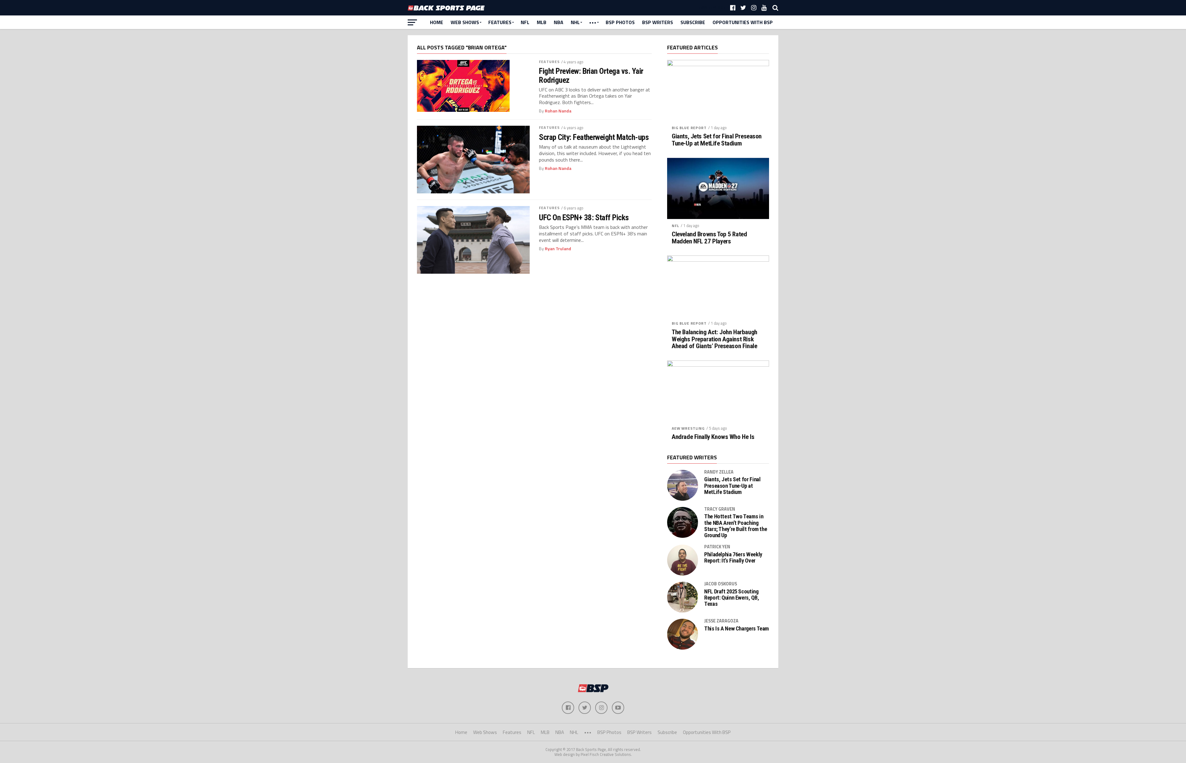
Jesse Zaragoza (721, 621)
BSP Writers (657, 22)
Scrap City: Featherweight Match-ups (594, 137)
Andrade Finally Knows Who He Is (713, 437)
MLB (541, 22)
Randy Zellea (719, 472)
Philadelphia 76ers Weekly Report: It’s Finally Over (733, 557)
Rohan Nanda (558, 110)
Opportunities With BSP (743, 22)
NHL (575, 22)
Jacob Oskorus (720, 584)
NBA (558, 22)
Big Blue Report (689, 128)
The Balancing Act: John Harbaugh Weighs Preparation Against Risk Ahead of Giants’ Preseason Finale (714, 339)
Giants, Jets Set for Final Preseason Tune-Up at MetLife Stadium (717, 140)
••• (592, 22)
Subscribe (692, 22)
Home (436, 22)
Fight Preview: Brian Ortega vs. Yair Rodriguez (591, 75)
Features (499, 22)
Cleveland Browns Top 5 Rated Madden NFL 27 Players (709, 238)
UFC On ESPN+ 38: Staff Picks (584, 217)
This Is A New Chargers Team (736, 629)
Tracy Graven (719, 509)
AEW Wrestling (688, 428)
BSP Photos (620, 22)
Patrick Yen (717, 547)
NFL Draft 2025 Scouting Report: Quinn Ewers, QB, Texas (731, 597)
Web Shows (465, 22)
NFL (525, 22)
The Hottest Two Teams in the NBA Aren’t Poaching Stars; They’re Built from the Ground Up (735, 525)
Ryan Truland (558, 248)
